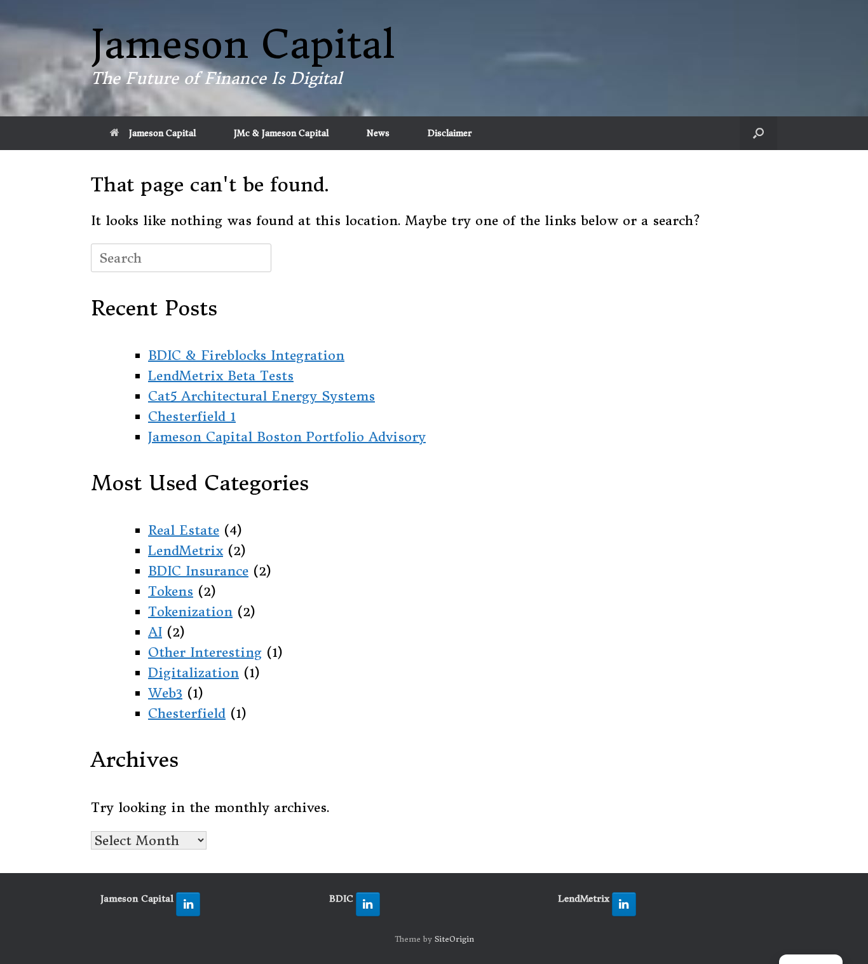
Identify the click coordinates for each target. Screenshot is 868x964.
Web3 (165, 693)
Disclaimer (449, 133)
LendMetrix (185, 550)
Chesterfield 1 (192, 416)
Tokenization (190, 611)
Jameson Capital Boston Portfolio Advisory (287, 436)
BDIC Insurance (198, 571)
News (378, 133)
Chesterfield (187, 713)
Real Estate (183, 530)
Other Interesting (205, 652)
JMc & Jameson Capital (281, 133)
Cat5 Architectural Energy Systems (261, 396)
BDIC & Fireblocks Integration (246, 355)
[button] (758, 133)
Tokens (170, 591)
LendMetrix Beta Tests (221, 375)
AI (155, 632)
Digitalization (193, 672)
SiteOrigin (454, 939)
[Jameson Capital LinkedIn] (188, 904)
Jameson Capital (162, 133)
